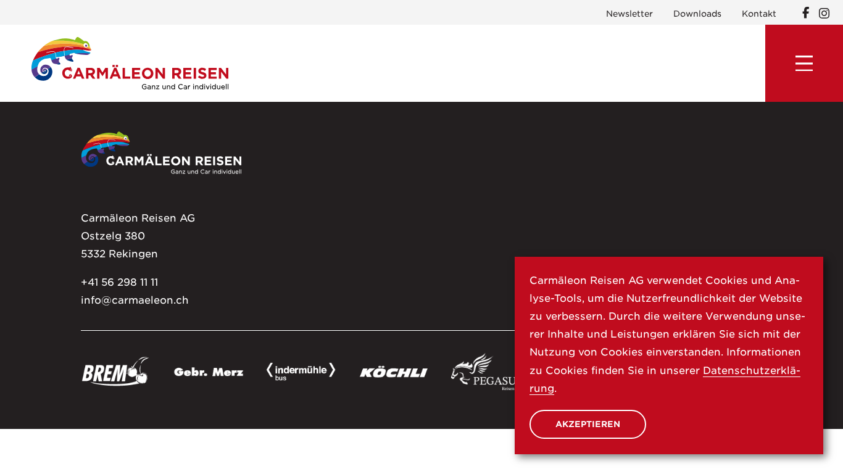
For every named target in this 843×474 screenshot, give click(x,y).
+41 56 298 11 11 (119, 282)
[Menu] (804, 64)
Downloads (697, 14)
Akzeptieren (587, 424)
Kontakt (759, 14)
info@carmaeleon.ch (135, 300)
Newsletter (629, 14)
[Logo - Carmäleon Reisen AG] (129, 63)
